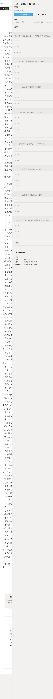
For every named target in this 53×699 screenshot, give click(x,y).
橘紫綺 (16, 6)
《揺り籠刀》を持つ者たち (26, 4)
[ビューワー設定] (3, 3)
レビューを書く (23, 14)
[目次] (9, 3)
